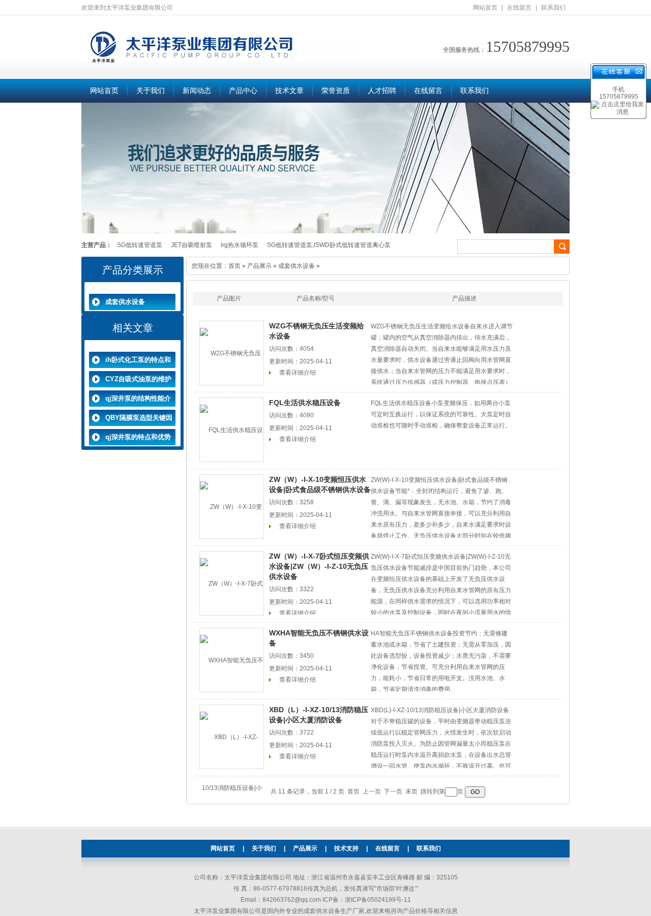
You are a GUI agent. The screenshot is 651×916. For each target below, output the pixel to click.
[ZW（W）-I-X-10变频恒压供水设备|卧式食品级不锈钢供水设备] (231, 506)
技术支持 (346, 848)
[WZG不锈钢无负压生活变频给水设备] (231, 353)
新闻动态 (197, 91)
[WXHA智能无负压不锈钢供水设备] (231, 660)
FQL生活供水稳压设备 (305, 403)
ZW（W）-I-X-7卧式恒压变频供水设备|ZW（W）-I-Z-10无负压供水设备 (319, 566)
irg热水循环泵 (239, 245)
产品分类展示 (132, 270)
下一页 (393, 791)
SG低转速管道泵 (139, 245)
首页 (234, 265)
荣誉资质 (335, 91)
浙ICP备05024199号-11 (378, 899)
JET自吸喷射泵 (191, 245)
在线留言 (519, 7)
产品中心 (243, 91)
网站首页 (485, 7)
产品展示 (259, 265)
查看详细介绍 (297, 372)
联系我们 (553, 7)
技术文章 (289, 91)
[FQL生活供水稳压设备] (231, 430)
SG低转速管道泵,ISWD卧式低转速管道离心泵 (329, 245)
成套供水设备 (125, 302)
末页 (411, 791)
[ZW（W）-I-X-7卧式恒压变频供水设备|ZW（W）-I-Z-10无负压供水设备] (231, 583)
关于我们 (150, 91)
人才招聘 (382, 91)
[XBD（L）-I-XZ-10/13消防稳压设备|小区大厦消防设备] (231, 737)
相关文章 (132, 327)
